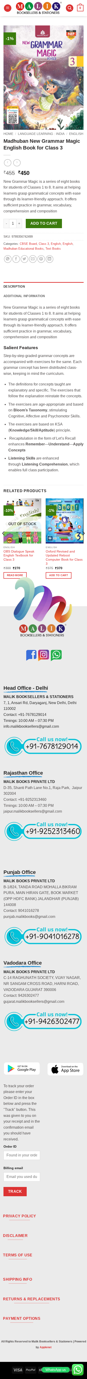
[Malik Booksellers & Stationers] (38, 8)
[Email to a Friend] (33, 259)
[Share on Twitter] (24, 259)
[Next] (83, 542)
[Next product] (7, 162)
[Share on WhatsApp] (8, 259)
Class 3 (44, 243)
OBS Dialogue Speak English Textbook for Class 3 (18, 555)
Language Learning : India (41, 134)
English (76, 134)
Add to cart (44, 223)
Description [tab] (14, 286)
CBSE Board (28, 243)
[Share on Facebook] (16, 259)
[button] (7, 8)
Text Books (53, 248)
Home (8, 134)
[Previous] (3, 542)
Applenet (46, 1347)
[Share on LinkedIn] (49, 259)
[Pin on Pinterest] (41, 259)
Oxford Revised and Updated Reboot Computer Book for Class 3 (64, 557)
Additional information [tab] (24, 296)
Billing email (13, 1168)
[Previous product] (16, 162)
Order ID (9, 1146)
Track (15, 1191)
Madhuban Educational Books (23, 248)
